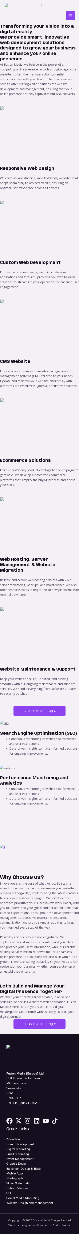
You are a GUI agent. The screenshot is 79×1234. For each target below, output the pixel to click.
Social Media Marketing (22, 1198)
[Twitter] (18, 1121)
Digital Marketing (18, 1149)
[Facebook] (9, 1121)
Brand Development (20, 1144)
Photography (15, 1178)
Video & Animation (19, 1183)
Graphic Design (16, 1163)
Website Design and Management (29, 1202)
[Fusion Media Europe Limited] (23, 16)
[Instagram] (27, 1121)
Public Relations (17, 1188)
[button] (39, 862)
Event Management (19, 1158)
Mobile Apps (15, 1173)
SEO (9, 1193)
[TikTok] (55, 1121)
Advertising (13, 1139)
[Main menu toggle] (70, 15)
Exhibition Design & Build (23, 1168)
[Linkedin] (36, 1121)
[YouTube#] (46, 1121)
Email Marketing (17, 1154)
